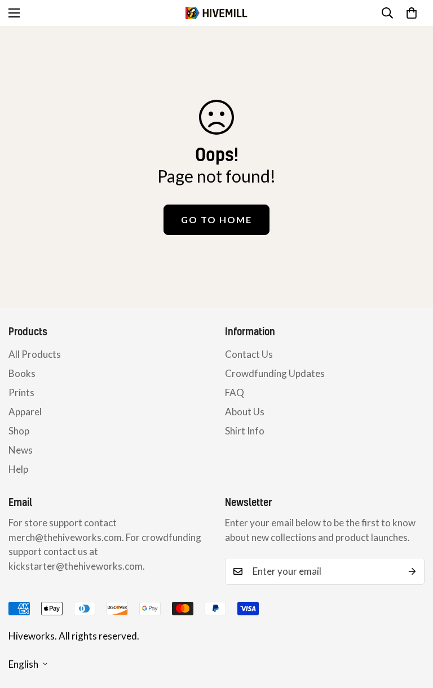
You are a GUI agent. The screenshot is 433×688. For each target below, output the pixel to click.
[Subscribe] (412, 571)
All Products (34, 354)
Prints (21, 392)
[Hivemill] (216, 13)
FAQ (234, 392)
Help (18, 469)
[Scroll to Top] (411, 627)
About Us (244, 412)
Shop (18, 431)
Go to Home (216, 219)
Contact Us (249, 354)
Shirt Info (244, 431)
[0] (412, 13)
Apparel (25, 412)
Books (22, 373)
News (20, 450)
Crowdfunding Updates (275, 373)
